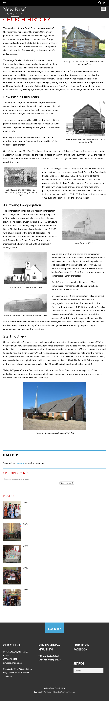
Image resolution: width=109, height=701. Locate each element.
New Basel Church (53, 688)
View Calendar (66, 483)
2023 (25, 545)
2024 (25, 524)
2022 (25, 567)
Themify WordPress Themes (64, 692)
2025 (25, 502)
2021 (25, 589)
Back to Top (54, 628)
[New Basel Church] (15, 15)
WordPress (47, 692)
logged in (20, 462)
